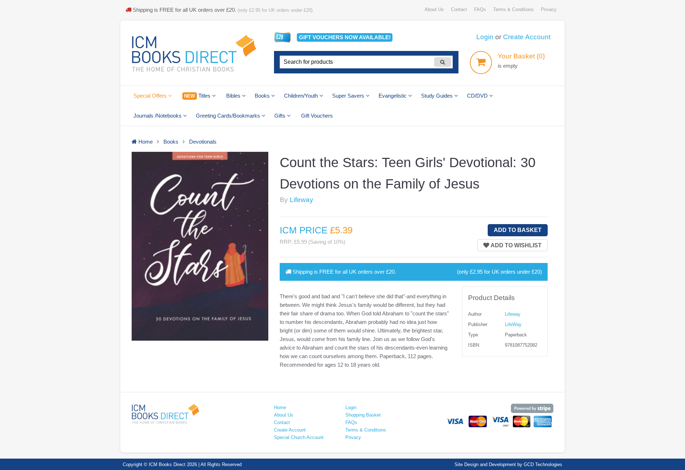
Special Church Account (299, 437)
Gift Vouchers (317, 116)
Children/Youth (301, 96)
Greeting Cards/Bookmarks (229, 116)
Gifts (280, 116)
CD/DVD (478, 96)
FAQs (480, 9)
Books (263, 96)
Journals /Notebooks (158, 116)
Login (484, 37)
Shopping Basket (363, 415)
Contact (459, 9)
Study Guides (437, 96)
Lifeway (301, 199)
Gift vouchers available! (345, 37)
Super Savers (349, 96)
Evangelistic (393, 96)
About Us (434, 9)
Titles (198, 96)
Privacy (549, 9)
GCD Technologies (543, 464)
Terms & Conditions (513, 9)
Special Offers (150, 96)
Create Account (526, 37)
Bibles (234, 96)
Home (280, 407)
